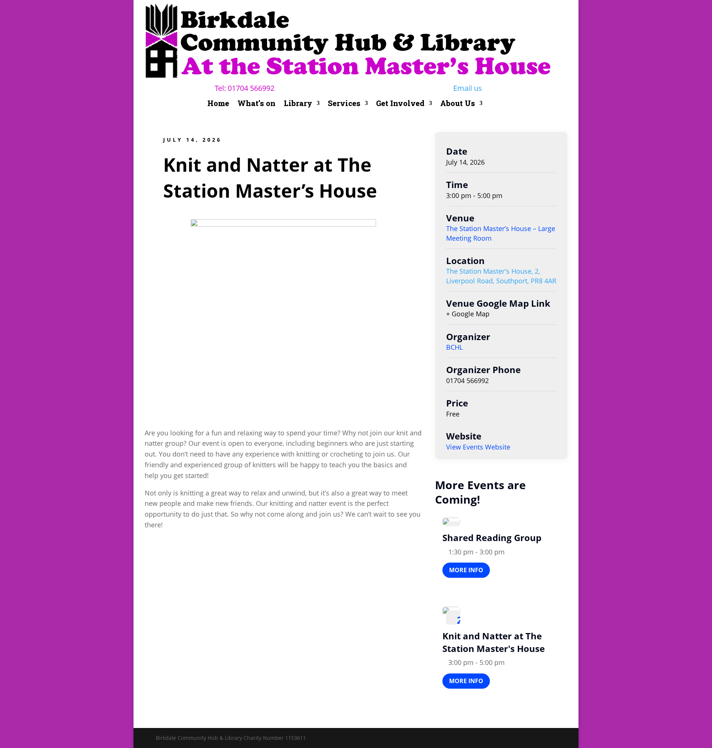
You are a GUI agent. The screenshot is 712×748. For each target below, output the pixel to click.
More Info (466, 570)
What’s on (256, 104)
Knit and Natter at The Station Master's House (493, 642)
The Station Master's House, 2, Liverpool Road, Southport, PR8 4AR (501, 276)
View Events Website (478, 446)
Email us (467, 88)
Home (218, 104)
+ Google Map (468, 313)
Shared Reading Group (491, 537)
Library (298, 104)
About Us (457, 104)
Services (344, 104)
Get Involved (400, 104)
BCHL (454, 347)
